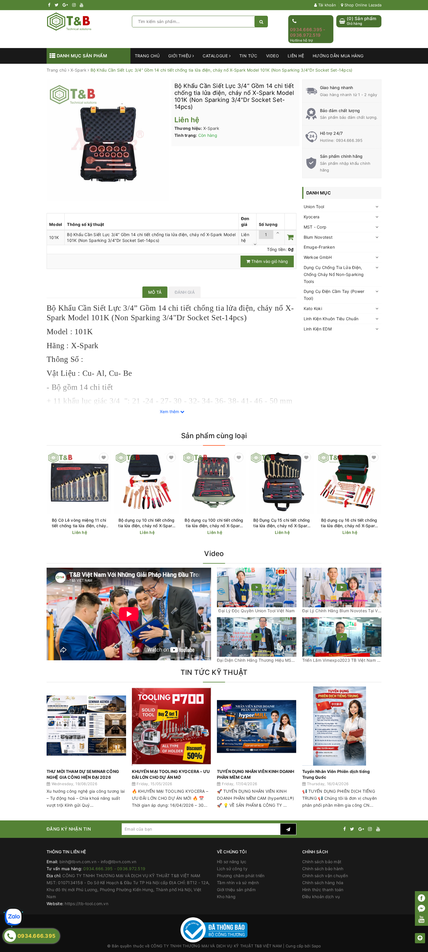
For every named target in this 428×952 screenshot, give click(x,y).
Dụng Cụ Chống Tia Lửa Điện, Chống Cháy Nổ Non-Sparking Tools (334, 274)
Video (272, 55)
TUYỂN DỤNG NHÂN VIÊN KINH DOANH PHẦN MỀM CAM (255, 774)
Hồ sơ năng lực (232, 861)
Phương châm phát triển (241, 875)
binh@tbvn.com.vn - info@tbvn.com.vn (98, 861)
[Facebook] (421, 898)
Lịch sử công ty (232, 868)
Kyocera (312, 216)
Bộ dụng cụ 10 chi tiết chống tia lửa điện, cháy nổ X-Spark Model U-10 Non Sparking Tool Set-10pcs (146, 523)
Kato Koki (313, 308)
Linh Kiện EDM (318, 328)
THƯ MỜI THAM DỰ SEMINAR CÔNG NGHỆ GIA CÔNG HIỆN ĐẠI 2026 (83, 774)
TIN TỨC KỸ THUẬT (214, 672)
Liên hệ (296, 55)
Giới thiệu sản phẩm (236, 889)
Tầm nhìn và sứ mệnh (238, 882)
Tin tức (248, 55)
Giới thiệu (180, 55)
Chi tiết (89, 532)
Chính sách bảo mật (322, 861)
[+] (277, 232)
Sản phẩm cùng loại (214, 435)
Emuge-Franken (319, 247)
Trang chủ (147, 55)
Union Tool (314, 206)
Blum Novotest (318, 237)
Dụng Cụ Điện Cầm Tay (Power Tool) (334, 295)
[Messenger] (421, 908)
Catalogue (216, 55)
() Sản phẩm (361, 21)
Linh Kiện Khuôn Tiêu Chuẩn (331, 318)
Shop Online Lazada (362, 5)
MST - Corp (315, 226)
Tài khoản (326, 5)
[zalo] (13, 917)
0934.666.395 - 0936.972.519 (308, 32)
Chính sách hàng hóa (323, 882)
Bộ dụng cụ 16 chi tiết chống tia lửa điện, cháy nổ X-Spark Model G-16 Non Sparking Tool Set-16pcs (349, 523)
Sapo (316, 946)
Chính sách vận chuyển (325, 875)
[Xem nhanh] (108, 532)
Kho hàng (226, 896)
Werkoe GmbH (318, 257)
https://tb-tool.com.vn (86, 903)
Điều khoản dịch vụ (321, 896)
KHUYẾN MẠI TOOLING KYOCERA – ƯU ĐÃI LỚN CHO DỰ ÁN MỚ (171, 774)
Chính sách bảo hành (323, 868)
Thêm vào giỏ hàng (269, 261)
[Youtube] (421, 919)
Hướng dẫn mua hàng (338, 55)
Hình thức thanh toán (323, 889)
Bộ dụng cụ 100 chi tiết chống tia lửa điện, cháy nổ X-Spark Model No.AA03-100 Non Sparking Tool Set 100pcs (214, 523)
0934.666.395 (349, 140)
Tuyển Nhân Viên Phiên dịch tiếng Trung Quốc (336, 774)
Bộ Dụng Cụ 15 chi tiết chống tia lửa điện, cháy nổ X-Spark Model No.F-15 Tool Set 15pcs (281, 523)
